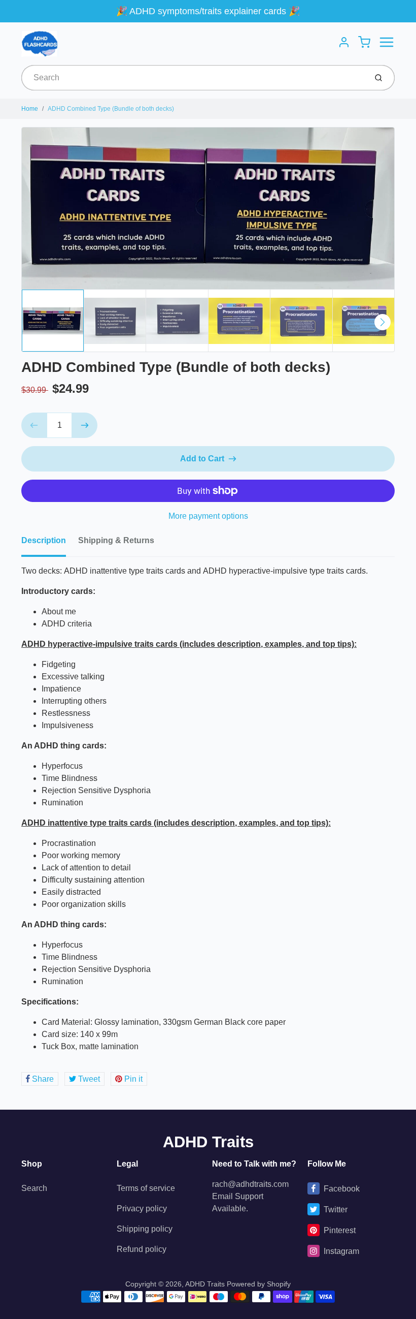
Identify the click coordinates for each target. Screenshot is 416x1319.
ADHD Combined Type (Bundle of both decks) (111, 108)
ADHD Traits (208, 1142)
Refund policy (141, 1249)
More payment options (208, 516)
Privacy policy (142, 1208)
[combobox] (193, 77)
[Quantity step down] (34, 425)
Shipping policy (144, 1228)
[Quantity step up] (84, 425)
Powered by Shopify (259, 1284)
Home (29, 108)
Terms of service (146, 1188)
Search (34, 1188)
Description (43, 540)
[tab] (49, 543)
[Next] (382, 322)
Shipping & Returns (116, 540)
